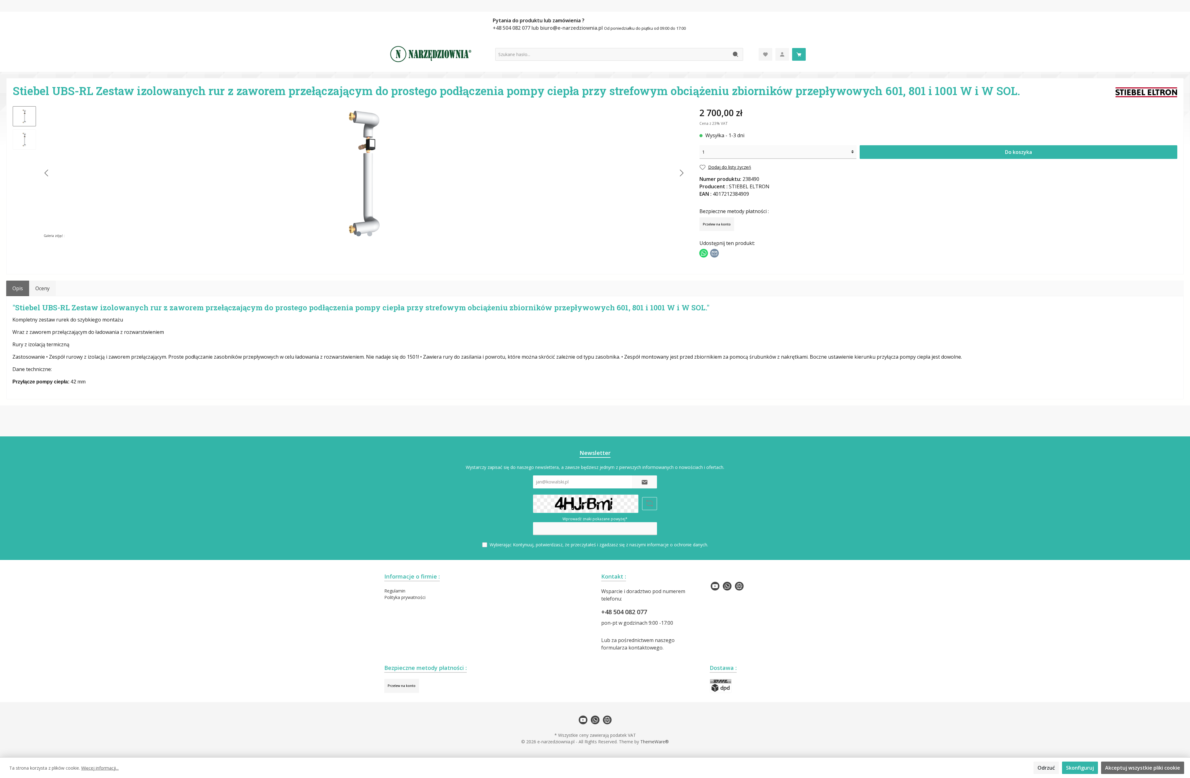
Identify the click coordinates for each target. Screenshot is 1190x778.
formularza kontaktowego (632, 647)
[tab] (17, 288)
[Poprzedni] (46, 173)
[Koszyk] (799, 54)
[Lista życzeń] (765, 54)
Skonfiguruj (1080, 767)
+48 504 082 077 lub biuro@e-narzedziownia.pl (548, 27)
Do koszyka (1018, 152)
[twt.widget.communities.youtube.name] (715, 586)
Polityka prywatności (404, 597)
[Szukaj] (736, 54)
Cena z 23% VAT (713, 123)
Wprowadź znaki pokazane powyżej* (595, 519)
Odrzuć (1046, 767)
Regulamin (394, 591)
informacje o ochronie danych (677, 545)
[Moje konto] (782, 54)
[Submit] (644, 482)
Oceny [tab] (42, 288)
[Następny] (681, 173)
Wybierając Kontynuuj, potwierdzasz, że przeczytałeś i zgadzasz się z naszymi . (599, 545)
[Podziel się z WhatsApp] (703, 252)
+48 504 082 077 (624, 612)
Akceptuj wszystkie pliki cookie (1142, 767)
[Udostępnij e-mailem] (714, 252)
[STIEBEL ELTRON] (1146, 91)
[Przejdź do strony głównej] (430, 54)
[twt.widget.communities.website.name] (739, 586)
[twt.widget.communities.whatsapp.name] (727, 586)
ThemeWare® (654, 742)
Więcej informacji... (100, 768)
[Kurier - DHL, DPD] (721, 686)
